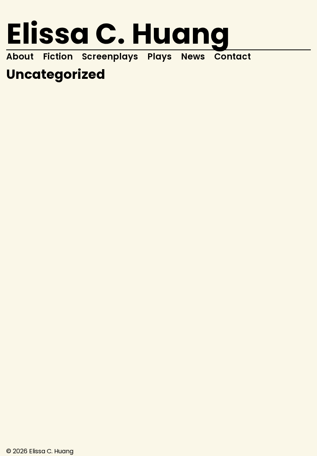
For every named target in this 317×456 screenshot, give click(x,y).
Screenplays (110, 56)
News (193, 56)
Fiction (58, 56)
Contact (232, 56)
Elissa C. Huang (118, 34)
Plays (159, 56)
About (20, 56)
